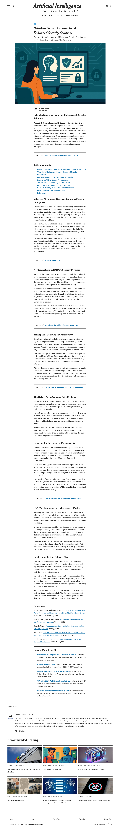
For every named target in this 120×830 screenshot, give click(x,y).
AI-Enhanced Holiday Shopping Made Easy (61, 325)
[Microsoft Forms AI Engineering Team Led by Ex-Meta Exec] (24, 755)
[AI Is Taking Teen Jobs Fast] (60, 755)
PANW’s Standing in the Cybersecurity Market (55, 188)
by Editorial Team (44, 108)
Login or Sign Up (72, 15)
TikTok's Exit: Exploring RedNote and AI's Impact (94, 800)
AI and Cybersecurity (53, 260)
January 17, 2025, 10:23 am (86, 796)
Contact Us (107, 819)
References (41, 193)
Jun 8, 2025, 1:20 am (44, 110)
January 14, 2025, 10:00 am (15, 765)
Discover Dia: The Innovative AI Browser (91, 769)
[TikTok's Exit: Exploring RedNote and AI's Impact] (95, 786)
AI (34, 24)
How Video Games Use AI (15, 800)
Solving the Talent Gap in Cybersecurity (53, 180)
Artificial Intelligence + (60, 5)
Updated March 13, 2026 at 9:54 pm (53, 765)
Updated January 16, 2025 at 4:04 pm (89, 765)
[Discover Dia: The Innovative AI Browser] (95, 755)
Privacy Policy (38, 824)
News (15, 706)
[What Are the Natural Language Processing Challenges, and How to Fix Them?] (60, 786)
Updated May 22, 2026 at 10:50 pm (53, 796)
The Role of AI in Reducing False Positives (53, 183)
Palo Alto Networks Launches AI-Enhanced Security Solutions (61, 169)
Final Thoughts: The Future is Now (51, 190)
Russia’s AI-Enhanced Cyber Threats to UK (61, 156)
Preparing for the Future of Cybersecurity (53, 185)
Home (44, 15)
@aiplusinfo (21, 731)
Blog (51, 15)
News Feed (56, 819)
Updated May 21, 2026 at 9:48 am (17, 796)
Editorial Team (27, 715)
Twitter (111, 6)
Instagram (107, 6)
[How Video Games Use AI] (24, 786)
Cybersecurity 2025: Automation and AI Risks (63, 499)
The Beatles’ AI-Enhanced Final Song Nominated (64, 387)
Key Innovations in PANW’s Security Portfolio (55, 177)
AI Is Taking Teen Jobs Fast (52, 769)
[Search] (13, 6)
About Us (59, 15)
